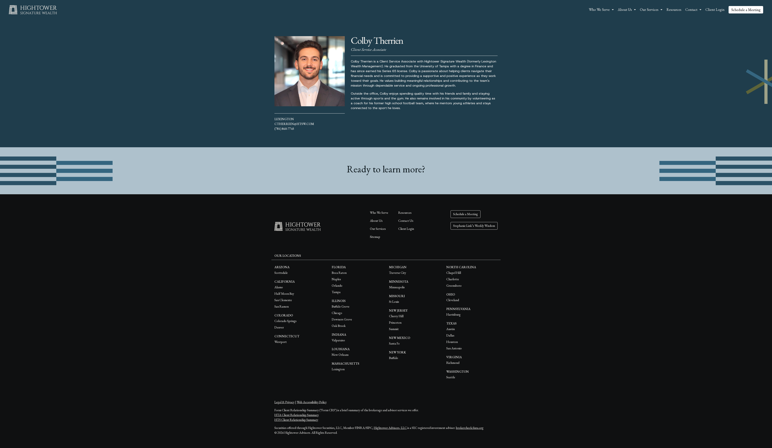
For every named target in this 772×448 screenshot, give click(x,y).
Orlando (337, 285)
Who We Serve (379, 213)
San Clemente (283, 300)
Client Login (715, 9)
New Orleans (340, 355)
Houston (452, 342)
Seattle (450, 377)
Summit (394, 329)
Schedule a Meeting (746, 9)
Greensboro (454, 285)
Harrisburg (453, 314)
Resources (673, 9)
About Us (376, 221)
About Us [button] (625, 9)
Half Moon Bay (284, 294)
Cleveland (452, 300)
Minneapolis (397, 287)
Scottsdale (281, 273)
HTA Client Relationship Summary (296, 415)
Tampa (336, 292)
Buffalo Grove (340, 306)
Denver (279, 327)
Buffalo (393, 358)
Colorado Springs (285, 321)
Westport (280, 342)
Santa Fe (394, 343)
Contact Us (405, 221)
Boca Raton (339, 273)
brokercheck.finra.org (470, 428)
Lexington (284, 119)
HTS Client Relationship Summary (296, 420)
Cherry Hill (396, 316)
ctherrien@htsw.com (294, 124)
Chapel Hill (453, 273)
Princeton (395, 322)
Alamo (278, 287)
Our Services (378, 229)
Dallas (450, 335)
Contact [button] (691, 9)
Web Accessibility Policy (312, 402)
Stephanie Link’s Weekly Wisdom (474, 226)
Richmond (452, 363)
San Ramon (281, 306)
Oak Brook (339, 326)
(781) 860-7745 (284, 129)
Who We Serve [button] (599, 9)
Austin (450, 329)
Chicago (337, 313)
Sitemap (375, 237)
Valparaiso (338, 340)
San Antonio (454, 348)
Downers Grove (342, 319)
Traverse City (397, 273)
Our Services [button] (649, 9)
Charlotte (452, 279)
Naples (336, 279)
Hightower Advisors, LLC (390, 428)
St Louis (394, 302)
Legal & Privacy (284, 402)
